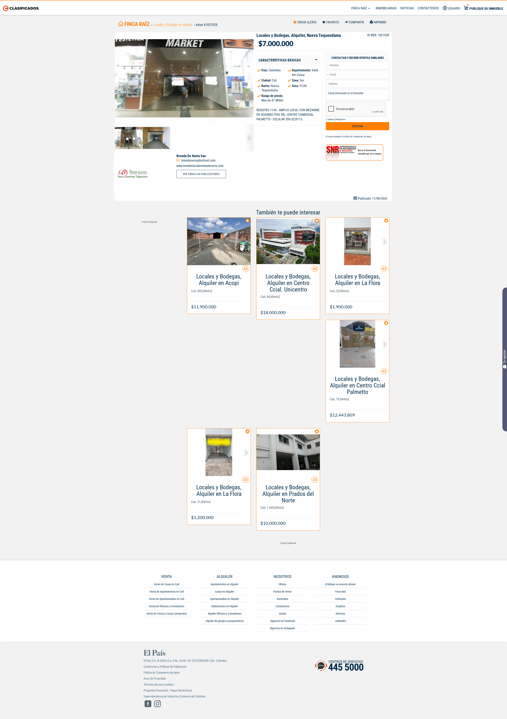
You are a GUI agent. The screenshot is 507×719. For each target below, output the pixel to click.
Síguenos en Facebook (282, 620)
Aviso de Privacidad (155, 678)
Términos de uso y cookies (159, 684)
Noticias (407, 8)
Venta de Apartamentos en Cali (167, 591)
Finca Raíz (359, 8)
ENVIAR (357, 126)
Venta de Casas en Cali (166, 584)
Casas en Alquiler (224, 591)
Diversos (340, 613)
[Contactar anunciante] (245, 270)
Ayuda (282, 613)
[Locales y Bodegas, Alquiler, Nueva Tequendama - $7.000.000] (184, 78)
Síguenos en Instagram (282, 628)
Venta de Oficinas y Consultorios (166, 606)
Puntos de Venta (282, 591)
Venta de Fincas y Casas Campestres (166, 613)
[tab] (288, 60)
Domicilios (282, 598)
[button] (288, 60)
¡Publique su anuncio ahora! (340, 584)
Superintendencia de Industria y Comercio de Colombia (174, 696)
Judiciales (340, 620)
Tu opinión (504, 356)
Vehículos (340, 598)
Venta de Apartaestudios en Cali (166, 598)
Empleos (340, 606)
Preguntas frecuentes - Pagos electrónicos (168, 690)
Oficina (282, 584)
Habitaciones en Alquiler (224, 606)
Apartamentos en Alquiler (224, 584)
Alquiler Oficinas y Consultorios (224, 613)
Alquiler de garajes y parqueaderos (225, 620)
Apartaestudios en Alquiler (224, 598)
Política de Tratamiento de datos (357, 136)
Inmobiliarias (386, 8)
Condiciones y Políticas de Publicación (165, 666)
